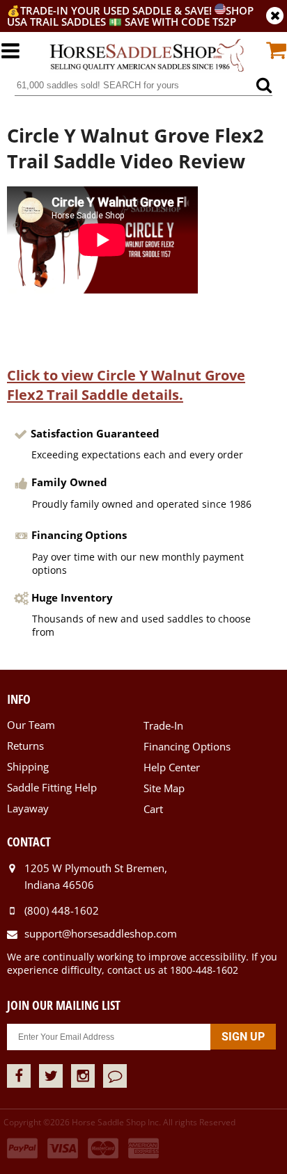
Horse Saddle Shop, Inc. (147, 56)
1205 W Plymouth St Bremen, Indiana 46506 (95, 876)
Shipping (28, 766)
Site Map (164, 788)
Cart (153, 809)
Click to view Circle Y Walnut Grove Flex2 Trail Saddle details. (126, 384)
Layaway (28, 808)
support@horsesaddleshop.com (100, 933)
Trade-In (163, 725)
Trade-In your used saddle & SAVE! (117, 10)
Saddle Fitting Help (52, 787)
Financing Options (187, 746)
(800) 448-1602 (61, 910)
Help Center (172, 767)
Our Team (31, 725)
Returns (25, 746)
